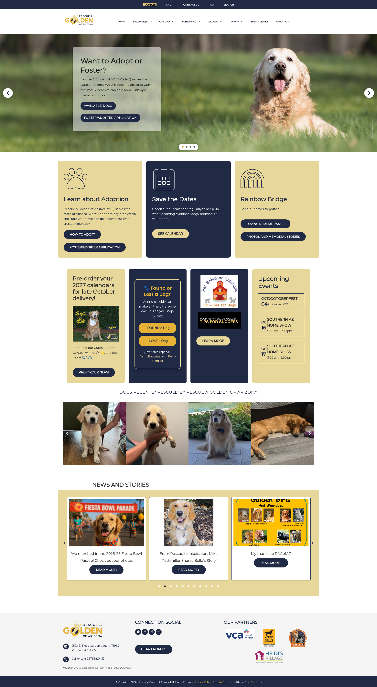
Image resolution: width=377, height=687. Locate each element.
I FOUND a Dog (157, 328)
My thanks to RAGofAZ (271, 554)
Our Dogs (164, 21)
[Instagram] (145, 632)
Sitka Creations (253, 682)
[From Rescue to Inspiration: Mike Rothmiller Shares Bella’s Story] (188, 522)
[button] (8, 93)
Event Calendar (259, 21)
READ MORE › (106, 570)
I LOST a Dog (157, 341)
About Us (281, 21)
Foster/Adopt (140, 21)
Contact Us (191, 4)
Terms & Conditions (223, 682)
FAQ (211, 4)
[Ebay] (159, 632)
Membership (189, 21)
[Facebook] (138, 632)
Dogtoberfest (282, 299)
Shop (169, 4)
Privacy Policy (203, 682)
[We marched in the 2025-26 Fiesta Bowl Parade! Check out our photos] (106, 522)
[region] (188, 93)
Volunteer (213, 21)
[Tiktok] (152, 632)
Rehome (234, 21)
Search (229, 4)
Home (121, 21)
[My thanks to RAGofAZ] (270, 522)
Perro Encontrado (152, 356)
